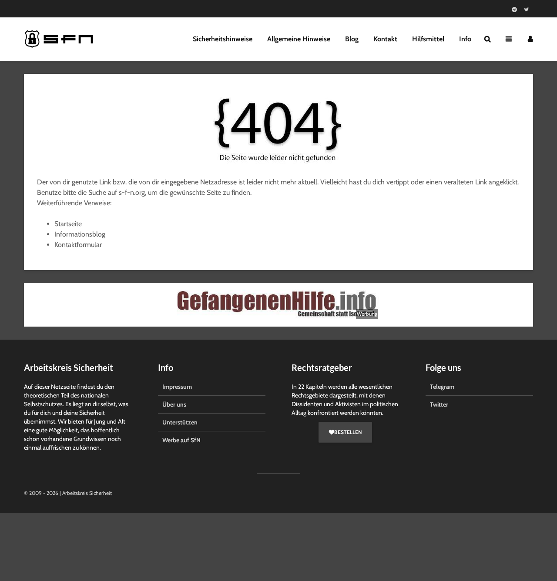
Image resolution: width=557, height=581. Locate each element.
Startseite (68, 224)
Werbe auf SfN (181, 440)
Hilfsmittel (428, 39)
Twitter (439, 404)
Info (465, 39)
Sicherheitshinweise (222, 39)
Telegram (442, 387)
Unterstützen (180, 422)
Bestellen (348, 432)
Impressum (177, 387)
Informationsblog (79, 234)
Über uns (174, 404)
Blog (352, 39)
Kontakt (385, 39)
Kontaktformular (78, 244)
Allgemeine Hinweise (298, 39)
